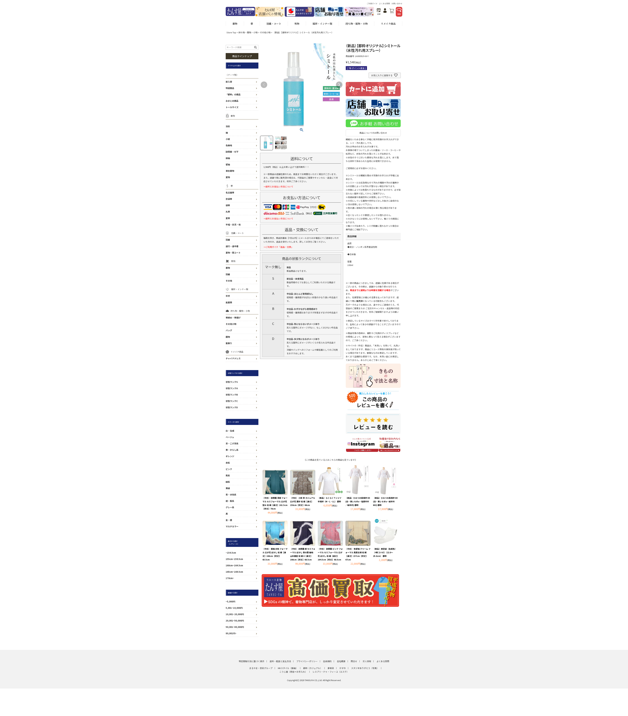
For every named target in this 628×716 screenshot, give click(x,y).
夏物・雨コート (233, 252)
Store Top (231, 32)
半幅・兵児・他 (233, 224)
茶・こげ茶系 (232, 443)
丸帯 (228, 211)
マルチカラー (232, 526)
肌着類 (229, 302)
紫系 (228, 475)
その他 (229, 280)
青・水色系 (231, 494)
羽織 (228, 239)
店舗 (378, 14)
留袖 (228, 164)
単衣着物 (230, 170)
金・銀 (229, 520)
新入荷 (229, 81)
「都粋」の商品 (233, 94)
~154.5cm (231, 552)
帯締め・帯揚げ (233, 317)
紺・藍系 (230, 500)
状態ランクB (232, 394)
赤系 (228, 462)
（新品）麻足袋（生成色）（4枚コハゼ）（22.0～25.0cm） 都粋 (385, 552)
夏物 (228, 177)
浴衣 (228, 126)
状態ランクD (232, 407)
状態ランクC (232, 401)
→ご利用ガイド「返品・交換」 (278, 246)
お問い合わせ (397, 3)
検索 (399, 14)
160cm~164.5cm (234, 565)
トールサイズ (232, 107)
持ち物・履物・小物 (248, 32)
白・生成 (230, 430)
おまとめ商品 (232, 100)
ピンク (229, 469)
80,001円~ (231, 633)
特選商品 (230, 88)
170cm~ (230, 578)
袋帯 (228, 205)
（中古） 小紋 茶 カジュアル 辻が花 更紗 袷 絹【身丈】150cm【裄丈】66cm (302, 501)
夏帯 (228, 218)
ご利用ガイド (372, 3)
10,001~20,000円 (235, 614)
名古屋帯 (230, 192)
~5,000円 (230, 601)
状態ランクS (232, 381)
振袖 (228, 158)
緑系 (228, 481)
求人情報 (367, 661)
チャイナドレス (233, 358)
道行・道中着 (232, 246)
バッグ (229, 330)
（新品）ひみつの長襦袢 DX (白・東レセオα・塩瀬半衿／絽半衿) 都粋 (357, 501)
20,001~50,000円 (235, 620)
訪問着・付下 (232, 151)
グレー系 (230, 507)
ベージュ (230, 437)
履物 (228, 336)
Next (339, 84)
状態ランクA (232, 388)
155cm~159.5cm (234, 559)
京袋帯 (229, 198)
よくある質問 (384, 3)
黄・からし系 (232, 449)
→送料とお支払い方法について (278, 186)
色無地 (229, 145)
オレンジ (230, 456)
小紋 (228, 139)
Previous (264, 84)
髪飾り (229, 343)
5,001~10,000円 (234, 607)
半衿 (228, 295)
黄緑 (228, 488)
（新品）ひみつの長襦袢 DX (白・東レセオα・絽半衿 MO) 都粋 (385, 501)
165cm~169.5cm (234, 571)
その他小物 (265, 32)
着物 (228, 267)
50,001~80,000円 (235, 626)
